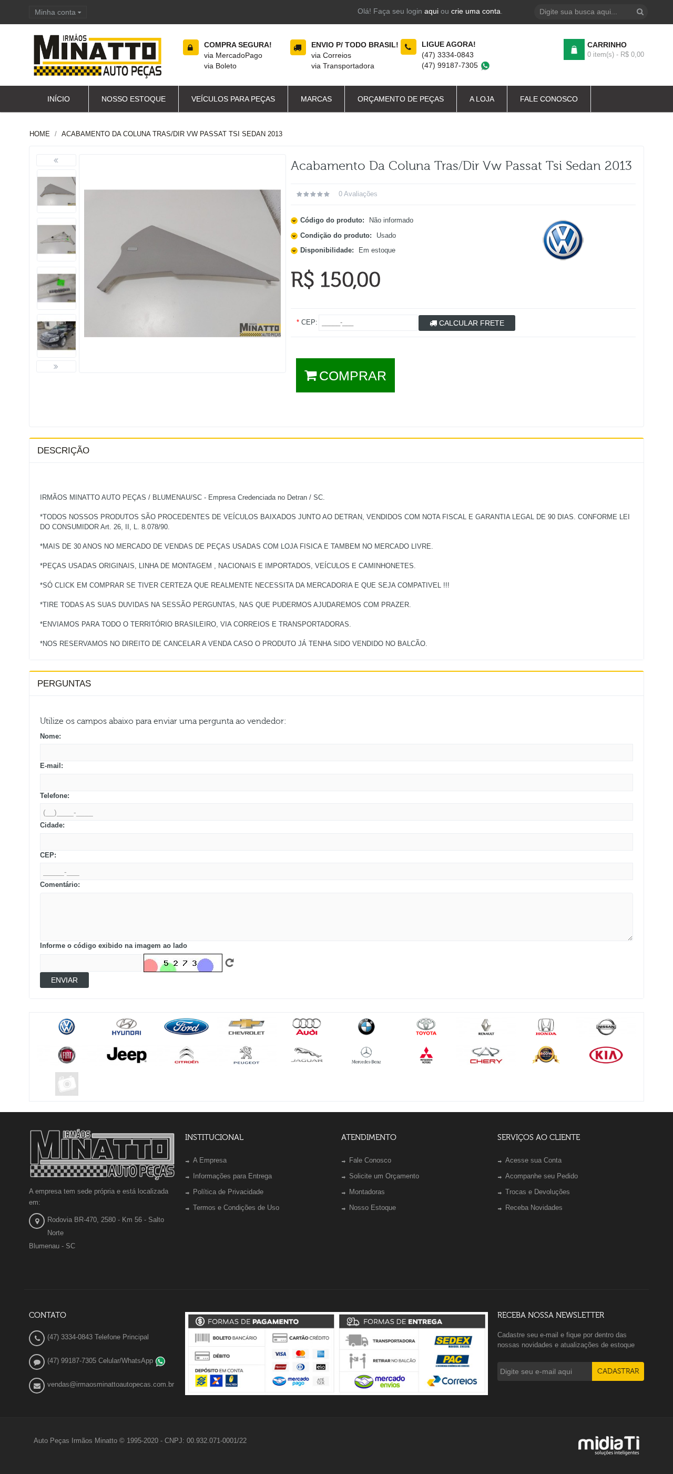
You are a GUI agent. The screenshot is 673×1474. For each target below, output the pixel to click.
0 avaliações (358, 194)
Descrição (63, 451)
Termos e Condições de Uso (236, 1207)
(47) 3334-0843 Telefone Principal (98, 1337)
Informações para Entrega (232, 1176)
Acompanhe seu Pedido (541, 1176)
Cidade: (52, 825)
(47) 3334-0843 (448, 55)
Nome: (50, 736)
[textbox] (591, 11)
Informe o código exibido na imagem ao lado (113, 946)
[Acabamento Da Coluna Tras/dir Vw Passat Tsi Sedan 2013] (56, 191)
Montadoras (367, 1192)
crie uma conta (476, 11)
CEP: (48, 855)
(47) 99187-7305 (451, 65)
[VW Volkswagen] (563, 240)
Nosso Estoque (372, 1207)
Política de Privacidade (228, 1192)
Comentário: (60, 885)
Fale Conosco (370, 1160)
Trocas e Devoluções (537, 1192)
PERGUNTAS (64, 684)
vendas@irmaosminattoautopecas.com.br (110, 1384)
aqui (431, 11)
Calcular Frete (470, 323)
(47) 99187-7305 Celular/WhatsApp (101, 1361)
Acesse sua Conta (533, 1160)
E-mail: (51, 766)
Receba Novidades (534, 1207)
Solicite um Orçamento (384, 1176)
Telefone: (54, 796)
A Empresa (210, 1160)
